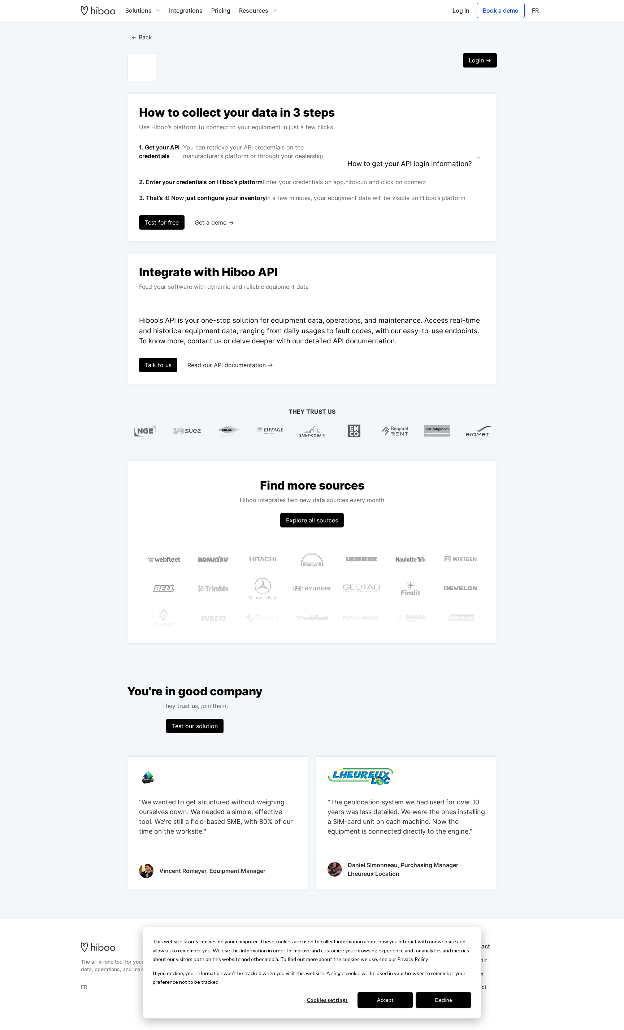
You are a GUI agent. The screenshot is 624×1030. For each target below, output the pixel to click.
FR (535, 10)
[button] (143, 10)
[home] (98, 10)
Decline (443, 1000)
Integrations (186, 10)
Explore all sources (312, 520)
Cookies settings (327, 1000)
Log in (460, 10)
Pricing (220, 10)
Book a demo (501, 10)
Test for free (162, 222)
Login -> (480, 60)
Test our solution (195, 726)
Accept (385, 1000)
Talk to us (158, 365)
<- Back (141, 37)
